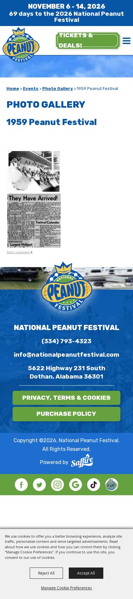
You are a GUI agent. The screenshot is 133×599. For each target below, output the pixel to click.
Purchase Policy (66, 413)
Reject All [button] (46, 573)
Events (30, 88)
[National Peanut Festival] (21, 45)
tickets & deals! (76, 40)
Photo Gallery (57, 88)
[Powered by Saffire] (82, 462)
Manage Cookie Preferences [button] (66, 587)
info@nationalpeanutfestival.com (66, 354)
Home (12, 88)
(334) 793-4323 (66, 341)
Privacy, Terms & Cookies (66, 397)
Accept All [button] (86, 573)
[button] (66, 171)
